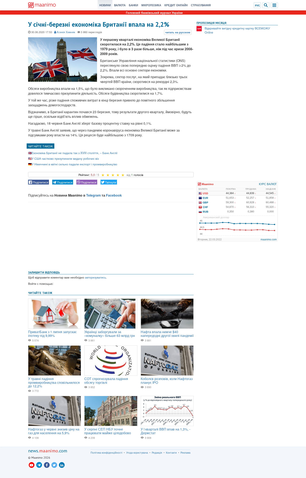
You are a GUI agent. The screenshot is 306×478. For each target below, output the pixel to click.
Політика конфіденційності (106, 452)
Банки (133, 5)
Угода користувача (137, 452)
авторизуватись (95, 277)
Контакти (171, 452)
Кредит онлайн (176, 5)
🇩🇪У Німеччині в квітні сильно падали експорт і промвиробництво (72, 164)
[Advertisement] (111, 235)
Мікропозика (151, 5)
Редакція (157, 452)
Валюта (120, 5)
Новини (105, 5)
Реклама (185, 452)
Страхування (201, 5)
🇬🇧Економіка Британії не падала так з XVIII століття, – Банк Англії (72, 153)
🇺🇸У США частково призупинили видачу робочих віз (63, 158)
